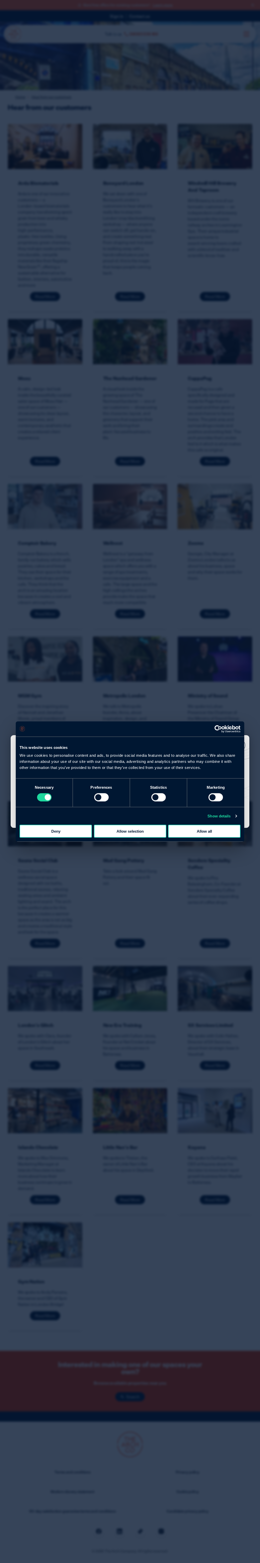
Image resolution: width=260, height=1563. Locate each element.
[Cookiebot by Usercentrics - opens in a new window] (218, 729)
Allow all (204, 831)
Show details (219, 816)
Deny (55, 831)
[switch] (101, 797)
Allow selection (130, 831)
